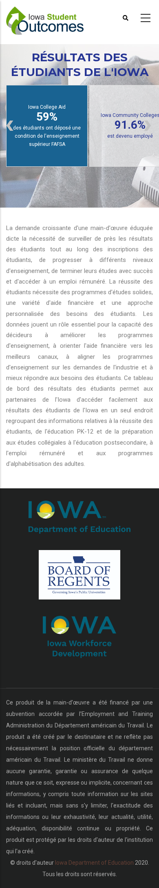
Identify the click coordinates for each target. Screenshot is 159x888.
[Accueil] (50, 16)
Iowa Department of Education (94, 862)
